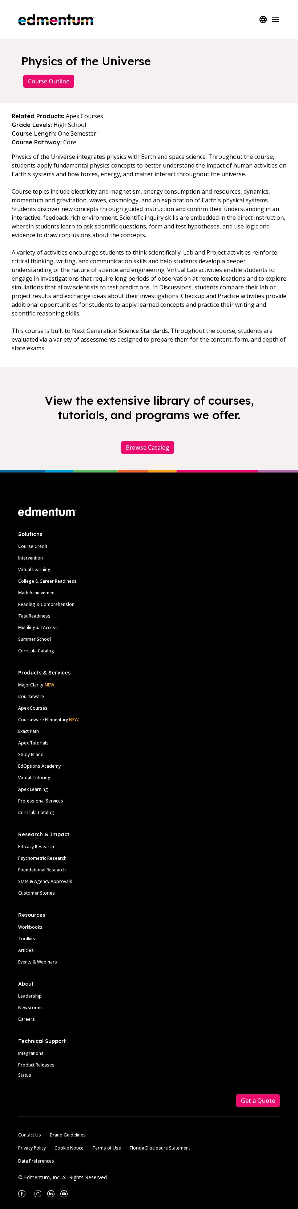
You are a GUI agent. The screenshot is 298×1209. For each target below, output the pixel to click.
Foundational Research (42, 870)
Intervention (30, 558)
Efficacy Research (36, 846)
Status (24, 1075)
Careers (26, 1019)
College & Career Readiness (47, 581)
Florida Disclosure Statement (160, 1148)
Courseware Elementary (48, 720)
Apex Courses (33, 708)
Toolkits (26, 939)
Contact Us (29, 1135)
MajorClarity (30, 685)
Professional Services (40, 801)
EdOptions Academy (39, 766)
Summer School (34, 639)
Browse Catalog (147, 447)
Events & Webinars (37, 962)
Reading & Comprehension (46, 604)
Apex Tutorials (33, 743)
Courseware (31, 696)
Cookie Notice (69, 1148)
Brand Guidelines (68, 1135)
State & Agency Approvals (45, 881)
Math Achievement (37, 593)
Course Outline (48, 81)
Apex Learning (33, 789)
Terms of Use (106, 1148)
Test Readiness (34, 616)
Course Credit (32, 546)
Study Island (31, 754)
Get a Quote (258, 1101)
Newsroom (30, 1007)
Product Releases (36, 1065)
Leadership (30, 996)
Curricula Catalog (36, 651)
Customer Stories (36, 893)
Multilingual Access (38, 627)
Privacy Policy (32, 1148)
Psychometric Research (42, 858)
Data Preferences (36, 1161)
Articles (26, 950)
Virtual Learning (34, 569)
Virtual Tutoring (34, 778)
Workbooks (30, 927)
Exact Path (28, 731)
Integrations (31, 1053)
